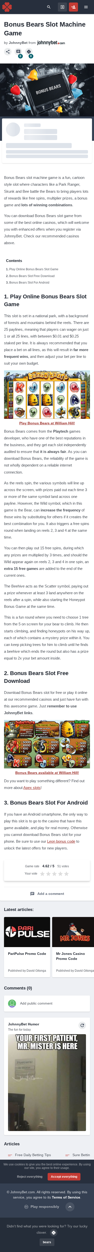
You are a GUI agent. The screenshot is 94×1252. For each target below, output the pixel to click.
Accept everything (64, 1176)
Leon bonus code (61, 841)
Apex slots (32, 787)
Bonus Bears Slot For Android (29, 282)
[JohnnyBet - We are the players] (7, 7)
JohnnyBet (18, 43)
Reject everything (29, 1176)
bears (47, 1242)
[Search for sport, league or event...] (49, 7)
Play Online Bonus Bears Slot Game (33, 269)
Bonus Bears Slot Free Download (32, 276)
